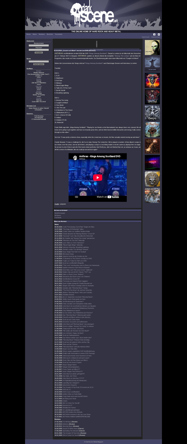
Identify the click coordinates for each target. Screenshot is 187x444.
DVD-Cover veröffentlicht (71, 392)
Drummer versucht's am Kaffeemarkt (75, 322)
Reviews (42, 34)
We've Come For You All (71, 435)
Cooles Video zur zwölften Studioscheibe (76, 231)
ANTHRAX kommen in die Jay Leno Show (76, 414)
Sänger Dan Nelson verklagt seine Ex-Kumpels (78, 285)
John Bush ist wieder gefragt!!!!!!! (74, 374)
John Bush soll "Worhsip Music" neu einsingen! (78, 324)
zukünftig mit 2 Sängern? (71, 383)
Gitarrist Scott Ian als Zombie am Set (75, 256)
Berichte (50, 34)
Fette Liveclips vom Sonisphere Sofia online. (77, 303)
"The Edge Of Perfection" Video (73, 229)
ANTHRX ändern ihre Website (72, 412)
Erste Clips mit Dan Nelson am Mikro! (75, 360)
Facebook (58, 217)
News (35, 34)
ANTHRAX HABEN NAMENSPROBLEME (76, 416)
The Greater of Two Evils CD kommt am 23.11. (78, 387)
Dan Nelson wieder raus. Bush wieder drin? (77, 337)
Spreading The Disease (70, 431)
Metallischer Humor (69, 407)
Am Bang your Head (69, 398)
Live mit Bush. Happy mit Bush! (73, 333)
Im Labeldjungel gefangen (71, 410)
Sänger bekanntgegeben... (71, 367)
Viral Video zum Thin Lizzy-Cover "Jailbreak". (78, 270)
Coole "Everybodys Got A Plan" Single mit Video (78, 227)
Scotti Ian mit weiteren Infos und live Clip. (76, 342)
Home (28, 34)
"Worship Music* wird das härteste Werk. (76, 346)
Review (38, 71)
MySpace (58, 215)
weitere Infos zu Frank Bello (72, 394)
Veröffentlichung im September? (73, 301)
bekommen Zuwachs (70, 385)
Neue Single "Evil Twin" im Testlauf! (74, 252)
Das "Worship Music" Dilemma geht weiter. (77, 315)
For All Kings (67, 422)
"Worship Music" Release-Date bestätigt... (77, 340)
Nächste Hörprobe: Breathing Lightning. (76, 247)
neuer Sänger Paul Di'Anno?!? (73, 371)
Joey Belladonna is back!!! (71, 310)
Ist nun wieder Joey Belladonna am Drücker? (78, 313)
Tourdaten (58, 34)
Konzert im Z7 (67, 405)
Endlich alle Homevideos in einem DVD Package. (79, 353)
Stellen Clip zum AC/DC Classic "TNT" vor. (77, 272)
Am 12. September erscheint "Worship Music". (78, 297)
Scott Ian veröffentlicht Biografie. (73, 263)
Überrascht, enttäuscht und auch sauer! (76, 358)
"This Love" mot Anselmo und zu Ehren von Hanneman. (81, 265)
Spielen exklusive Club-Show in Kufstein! (76, 267)
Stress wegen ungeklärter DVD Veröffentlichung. (79, 351)
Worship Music (68, 426)
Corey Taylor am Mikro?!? (71, 369)
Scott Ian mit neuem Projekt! (72, 362)
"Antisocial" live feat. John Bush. (73, 328)
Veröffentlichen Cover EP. (71, 279)
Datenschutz (155, 37)
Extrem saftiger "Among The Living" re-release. (78, 326)
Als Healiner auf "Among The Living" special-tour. (79, 238)
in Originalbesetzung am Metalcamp (75, 380)
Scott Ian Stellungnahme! (71, 335)
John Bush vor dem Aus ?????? (73, 378)
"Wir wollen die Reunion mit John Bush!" (76, 331)
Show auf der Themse (70, 344)
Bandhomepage (60, 213)
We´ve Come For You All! (71, 403)
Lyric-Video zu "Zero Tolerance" (73, 243)
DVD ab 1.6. (67, 389)
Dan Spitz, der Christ (70, 376)
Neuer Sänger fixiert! (70, 365)
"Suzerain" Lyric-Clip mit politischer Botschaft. (78, 236)
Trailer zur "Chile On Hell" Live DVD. (75, 261)
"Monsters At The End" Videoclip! (74, 240)
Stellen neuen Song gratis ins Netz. (74, 299)
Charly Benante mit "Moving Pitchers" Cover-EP (79, 234)
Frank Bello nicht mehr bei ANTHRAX (75, 396)
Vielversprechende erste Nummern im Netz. (77, 356)
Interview (39, 86)
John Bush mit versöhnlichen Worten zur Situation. (79, 306)
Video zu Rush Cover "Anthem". (73, 274)
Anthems (65, 424)
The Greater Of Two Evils (71, 433)
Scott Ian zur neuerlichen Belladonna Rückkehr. (78, 308)
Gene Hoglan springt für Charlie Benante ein (77, 283)
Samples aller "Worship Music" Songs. (75, 288)
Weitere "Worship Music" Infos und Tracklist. (77, 292)
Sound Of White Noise (70, 428)
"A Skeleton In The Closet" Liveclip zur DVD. (77, 258)
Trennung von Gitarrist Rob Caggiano (75, 281)
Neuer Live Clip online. (70, 349)
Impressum (145, 37)
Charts (65, 401)
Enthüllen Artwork (68, 294)
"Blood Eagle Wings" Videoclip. (73, 245)
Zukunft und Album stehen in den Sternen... (77, 317)
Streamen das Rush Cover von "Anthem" (76, 276)
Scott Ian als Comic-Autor (71, 319)
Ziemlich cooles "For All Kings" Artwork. (76, 249)
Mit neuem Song (68, 254)
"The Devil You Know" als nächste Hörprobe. (77, 290)
